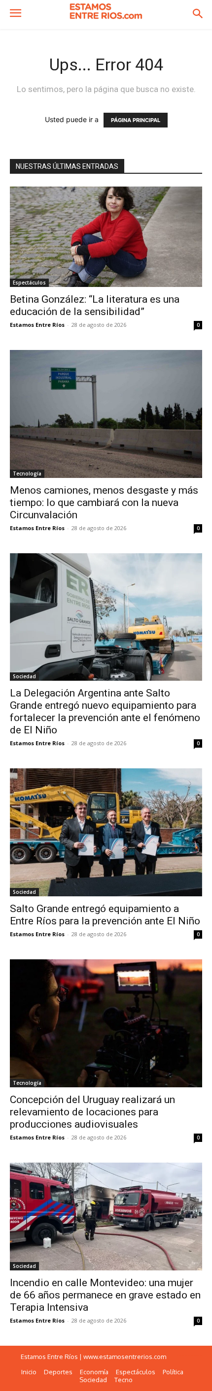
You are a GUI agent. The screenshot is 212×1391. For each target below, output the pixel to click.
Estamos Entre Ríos (37, 324)
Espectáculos (29, 282)
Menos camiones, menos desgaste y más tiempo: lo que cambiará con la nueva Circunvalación (104, 502)
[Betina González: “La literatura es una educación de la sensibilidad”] (106, 237)
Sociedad (24, 676)
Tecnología (27, 473)
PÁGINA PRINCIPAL (135, 120)
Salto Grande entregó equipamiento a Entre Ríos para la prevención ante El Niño (105, 915)
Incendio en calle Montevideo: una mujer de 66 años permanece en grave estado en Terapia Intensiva (105, 1295)
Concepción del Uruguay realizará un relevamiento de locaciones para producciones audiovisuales (92, 1112)
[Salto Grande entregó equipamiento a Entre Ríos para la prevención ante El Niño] (106, 832)
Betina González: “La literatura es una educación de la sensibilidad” (94, 305)
